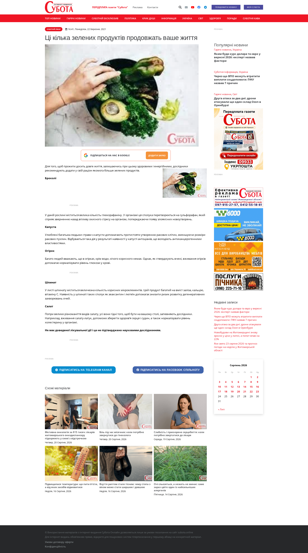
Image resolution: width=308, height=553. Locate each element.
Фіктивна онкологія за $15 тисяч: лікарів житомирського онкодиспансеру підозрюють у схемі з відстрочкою (70, 435)
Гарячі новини (222, 49)
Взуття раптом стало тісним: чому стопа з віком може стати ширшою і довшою (124, 485)
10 (219, 386)
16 (257, 386)
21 (244, 391)
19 (232, 391)
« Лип (221, 409)
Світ (235, 94)
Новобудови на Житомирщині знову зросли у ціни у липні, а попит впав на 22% (236, 336)
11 (225, 386)
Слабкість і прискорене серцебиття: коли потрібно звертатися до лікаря (179, 433)
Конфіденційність (55, 546)
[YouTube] (193, 7)
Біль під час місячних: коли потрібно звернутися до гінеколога (121, 433)
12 (232, 386)
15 (251, 386)
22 (251, 391)
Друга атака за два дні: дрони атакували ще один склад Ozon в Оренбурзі (237, 101)
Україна (237, 49)
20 (238, 391)
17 (219, 391)
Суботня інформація (226, 71)
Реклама (137, 7)
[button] (180, 7)
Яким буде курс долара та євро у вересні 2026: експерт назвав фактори (237, 57)
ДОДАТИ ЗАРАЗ (156, 155)
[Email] (186, 7)
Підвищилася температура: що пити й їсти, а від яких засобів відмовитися (71, 485)
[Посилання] (59, 7)
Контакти (152, 7)
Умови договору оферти (59, 542)
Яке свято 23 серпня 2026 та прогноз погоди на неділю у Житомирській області (235, 347)
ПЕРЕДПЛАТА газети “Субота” (110, 7)
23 (257, 391)
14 (244, 386)
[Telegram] (205, 7)
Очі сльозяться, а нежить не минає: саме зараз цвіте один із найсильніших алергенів (179, 487)
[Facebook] (199, 7)
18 (225, 391)
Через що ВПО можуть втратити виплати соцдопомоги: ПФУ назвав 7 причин (237, 79)
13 (238, 386)
